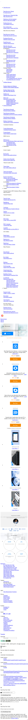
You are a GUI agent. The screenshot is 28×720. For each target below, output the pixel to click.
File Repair (8, 71)
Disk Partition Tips (7, 572)
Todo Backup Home (11, 143)
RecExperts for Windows (12, 179)
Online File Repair (10, 77)
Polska (9, 672)
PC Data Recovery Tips (8, 565)
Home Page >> (9, 333)
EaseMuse (5, 608)
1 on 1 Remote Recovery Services (14, 78)
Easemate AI (6, 607)
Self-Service (6, 581)
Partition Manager (7, 82)
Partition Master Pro (10, 101)
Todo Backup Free (10, 142)
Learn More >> (15, 448)
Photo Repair (9, 70)
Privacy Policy (6, 598)
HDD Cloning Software (8, 576)
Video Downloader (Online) (12, 187)
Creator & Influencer (8, 625)
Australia (7, 676)
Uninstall (5, 595)
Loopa (4, 609)
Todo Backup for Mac (11, 145)
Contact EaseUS (7, 621)
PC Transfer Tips (7, 577)
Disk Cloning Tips (7, 574)
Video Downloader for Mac (12, 184)
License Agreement (7, 600)
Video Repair (9, 69)
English (5, 667)
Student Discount (7, 627)
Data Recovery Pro (10, 51)
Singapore (16, 676)
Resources (3, 563)
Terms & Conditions (8, 602)
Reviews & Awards (7, 620)
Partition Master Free (11, 100)
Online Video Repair (11, 74)
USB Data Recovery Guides (9, 568)
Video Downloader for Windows (13, 183)
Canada (14, 660)
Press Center (6, 618)
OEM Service (6, 626)
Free (10, 280)
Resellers (5, 622)
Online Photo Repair (11, 75)
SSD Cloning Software (8, 575)
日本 (15, 677)
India (13, 680)
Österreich (18, 671)
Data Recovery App (10, 66)
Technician (12, 283)
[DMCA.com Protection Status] (8, 641)
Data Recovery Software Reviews (11, 570)
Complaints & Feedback (8, 630)
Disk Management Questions (10, 591)
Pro (10, 281)
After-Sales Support (7, 584)
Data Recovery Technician (12, 52)
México (15, 663)
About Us (5, 617)
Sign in (2, 320)
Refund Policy (6, 596)
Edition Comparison (10, 104)
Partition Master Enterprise (12, 103)
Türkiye (14, 683)
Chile (22, 663)
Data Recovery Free (10, 50)
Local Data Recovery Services (13, 79)
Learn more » (15, 353)
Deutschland (8, 671)
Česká (16, 672)
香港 (16, 679)
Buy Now (15, 359)
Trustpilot (3, 634)
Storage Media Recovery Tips (10, 567)
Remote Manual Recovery (9, 585)
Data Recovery (6, 7)
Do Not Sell (6, 599)
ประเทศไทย (22, 683)
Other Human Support (8, 586)
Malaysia (9, 685)
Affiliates (5, 624)
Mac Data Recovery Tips (9, 566)
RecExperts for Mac (10, 180)
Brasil (7, 663)
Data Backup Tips (7, 571)
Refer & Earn (6, 629)
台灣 (9, 679)
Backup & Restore (7, 105)
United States (6, 659)
